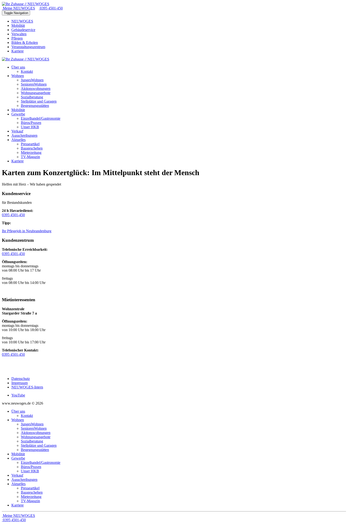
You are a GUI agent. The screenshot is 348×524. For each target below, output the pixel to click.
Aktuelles (18, 484)
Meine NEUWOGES (18, 8)
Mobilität (18, 25)
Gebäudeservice (23, 30)
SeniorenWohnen (34, 428)
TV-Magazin (30, 501)
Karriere (17, 51)
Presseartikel (30, 488)
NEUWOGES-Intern (27, 387)
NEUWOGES (22, 21)
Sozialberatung (32, 441)
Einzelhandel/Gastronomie (40, 462)
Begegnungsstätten (35, 450)
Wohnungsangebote (35, 437)
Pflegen (17, 38)
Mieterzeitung (31, 497)
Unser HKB (30, 471)
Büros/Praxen (31, 467)
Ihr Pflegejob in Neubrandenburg (26, 231)
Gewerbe (18, 458)
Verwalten (19, 34)
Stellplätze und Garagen (39, 445)
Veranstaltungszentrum (28, 47)
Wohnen (17, 420)
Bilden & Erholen (24, 43)
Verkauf (17, 475)
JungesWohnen (32, 424)
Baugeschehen (32, 492)
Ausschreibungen (24, 480)
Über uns (18, 411)
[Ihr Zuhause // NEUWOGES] (25, 4)
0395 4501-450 (51, 8)
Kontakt (27, 416)
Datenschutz (20, 379)
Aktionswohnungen (35, 433)
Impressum (19, 383)
